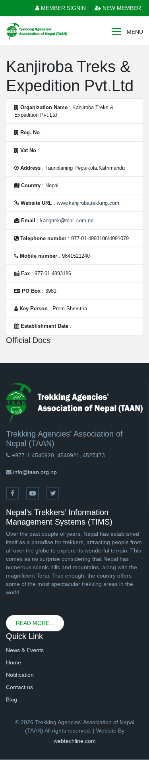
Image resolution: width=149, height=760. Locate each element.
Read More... (35, 623)
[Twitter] (52, 493)
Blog (11, 699)
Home (13, 662)
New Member (121, 8)
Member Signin (62, 8)
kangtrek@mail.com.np (66, 220)
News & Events (25, 650)
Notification (20, 675)
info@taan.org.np (35, 472)
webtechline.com (75, 741)
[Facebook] (12, 493)
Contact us (19, 687)
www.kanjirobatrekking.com (88, 203)
